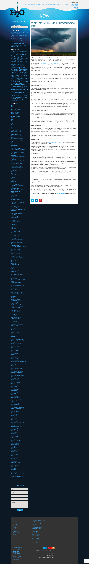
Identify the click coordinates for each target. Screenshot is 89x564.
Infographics (44, 4)
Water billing (13, 363)
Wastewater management (16, 334)
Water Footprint (16, 555)
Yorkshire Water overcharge (17, 476)
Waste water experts (15, 331)
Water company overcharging (17, 371)
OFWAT (12, 234)
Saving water (14, 263)
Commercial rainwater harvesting (18, 160)
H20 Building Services (18, 57)
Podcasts (50, 4)
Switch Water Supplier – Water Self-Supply (40, 530)
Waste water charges (15, 329)
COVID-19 (13, 177)
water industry (14, 401)
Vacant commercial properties (17, 324)
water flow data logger (15, 397)
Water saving (14, 447)
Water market (14, 425)
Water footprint (14, 400)
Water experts (14, 394)
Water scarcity (14, 453)
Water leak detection (15, 411)
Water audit (23, 69)
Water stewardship (15, 457)
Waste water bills (14, 328)
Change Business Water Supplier (17, 156)
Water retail (13, 439)
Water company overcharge (16, 368)
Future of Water (14, 195)
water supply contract (15, 462)
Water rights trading (15, 446)
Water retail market (15, 443)
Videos (14, 528)
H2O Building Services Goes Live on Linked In (18, 203)
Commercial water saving (16, 165)
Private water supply (15, 245)
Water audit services (15, 347)
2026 (12, 123)
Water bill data (14, 357)
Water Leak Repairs (36, 538)
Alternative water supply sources (18, 135)
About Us (54, 4)
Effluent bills (13, 181)
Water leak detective (15, 414)
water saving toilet (15, 450)
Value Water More (14, 325)
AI (11, 127)
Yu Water (13, 478)
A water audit (14, 126)
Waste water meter (15, 332)
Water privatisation (15, 430)
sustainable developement (16, 291)
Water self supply (14, 454)
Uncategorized (14, 316)
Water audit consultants (16, 343)
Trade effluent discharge (16, 311)
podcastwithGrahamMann (16, 242)
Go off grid (13, 196)
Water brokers (14, 365)
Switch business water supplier (21, 61)
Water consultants (15, 378)
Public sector (13, 248)
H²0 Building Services (19, 59)
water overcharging (15, 428)
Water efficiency (16, 81)
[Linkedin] (46, 548)
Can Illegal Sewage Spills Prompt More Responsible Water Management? (19, 39)
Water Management (36, 539)
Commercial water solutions (17, 167)
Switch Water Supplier (36, 528)
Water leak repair (14, 415)
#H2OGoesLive (14, 106)
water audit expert (16, 70)
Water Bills (13, 364)
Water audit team (14, 350)
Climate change (14, 159)
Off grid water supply (15, 232)
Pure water (13, 252)
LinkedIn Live (13, 224)
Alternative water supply (16, 134)
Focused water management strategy (19, 194)
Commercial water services (16, 166)
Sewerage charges (15, 271)
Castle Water (13, 155)
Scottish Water (14, 266)
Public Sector (34, 524)
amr (12, 137)
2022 (12, 117)
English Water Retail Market (17, 189)
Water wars (13, 469)
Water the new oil (14, 465)
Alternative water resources (17, 130)
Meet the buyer (14, 226)
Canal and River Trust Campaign (17, 152)
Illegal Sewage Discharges (16, 213)
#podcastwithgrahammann (16, 109)
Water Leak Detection (36, 537)
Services (15, 521)
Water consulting (14, 379)
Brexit (12, 147)
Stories (12, 275)
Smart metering (14, 273)
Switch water (23, 62)
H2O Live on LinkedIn (15, 206)
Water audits (13, 352)
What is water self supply (16, 471)
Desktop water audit (15, 180)
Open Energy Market (15, 235)
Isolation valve (14, 220)
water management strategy (17, 424)
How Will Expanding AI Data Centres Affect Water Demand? (18, 45)
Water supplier (14, 461)
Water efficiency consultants (17, 392)
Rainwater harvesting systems (17, 256)
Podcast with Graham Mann (17, 241)
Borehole (13, 144)
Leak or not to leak (15, 223)
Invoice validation (14, 217)
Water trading (14, 466)
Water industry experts (16, 404)
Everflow (13, 192)
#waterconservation (15, 112)
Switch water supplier (17, 66)
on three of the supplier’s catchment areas (50, 63)
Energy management (15, 184)
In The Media (13, 214)
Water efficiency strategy (17, 84)
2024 (15, 51)
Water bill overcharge (15, 358)
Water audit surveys (15, 349)
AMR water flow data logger (17, 138)
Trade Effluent (35, 531)
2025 (18, 51)
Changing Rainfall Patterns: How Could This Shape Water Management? (19, 36)
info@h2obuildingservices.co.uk (48, 557)
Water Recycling (35, 542)
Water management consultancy (18, 91)
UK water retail (14, 314)
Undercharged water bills (16, 317)
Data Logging (13, 178)
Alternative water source (16, 131)
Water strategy (14, 458)
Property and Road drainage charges (18, 246)
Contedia (13, 171)
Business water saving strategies (18, 149)
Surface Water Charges (16, 282)
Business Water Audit (15, 148)
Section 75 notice (14, 267)
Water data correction (15, 385)
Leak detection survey (15, 221)
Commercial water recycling (16, 163)
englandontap (14, 187)
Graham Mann (14, 198)
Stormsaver (13, 277)
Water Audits (34, 532)
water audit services (16, 74)
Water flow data (14, 396)
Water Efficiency (16, 552)
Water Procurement (17, 556)
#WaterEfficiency (14, 113)
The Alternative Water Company (17, 304)
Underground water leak (16, 318)
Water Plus (13, 429)
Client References (60, 4)
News (34, 4)
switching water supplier (16, 62)
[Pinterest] (49, 548)
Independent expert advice (16, 216)
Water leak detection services (17, 412)
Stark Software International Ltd (17, 274)
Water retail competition (16, 442)
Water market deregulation (16, 426)
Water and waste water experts (17, 339)
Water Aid (13, 336)
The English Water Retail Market (17, 306)
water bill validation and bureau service (19, 76)
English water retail (15, 188)
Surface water (14, 278)
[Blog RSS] (53, 548)
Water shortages (14, 455)
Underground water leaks (16, 320)
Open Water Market (15, 237)
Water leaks (13, 419)
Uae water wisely (14, 313)
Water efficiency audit (15, 390)
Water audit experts (18, 71)
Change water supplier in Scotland (18, 158)
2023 (12, 51)
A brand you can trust (15, 124)
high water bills (14, 210)
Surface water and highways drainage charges (19, 280)
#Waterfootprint (14, 115)
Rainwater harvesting (15, 253)
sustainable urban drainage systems (54, 142)
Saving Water (34, 526)
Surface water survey (15, 286)
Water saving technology (16, 448)
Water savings (14, 451)
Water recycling (14, 435)
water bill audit (14, 356)
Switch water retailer (21, 64)
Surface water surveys (15, 288)
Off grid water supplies (15, 231)
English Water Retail (36, 521)
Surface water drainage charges (17, 285)
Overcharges (13, 238)
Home (26, 4)
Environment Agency (15, 191)
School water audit (15, 264)
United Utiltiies (14, 321)
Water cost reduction (15, 382)
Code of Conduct (16, 532)
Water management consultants (17, 94)
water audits (23, 72)
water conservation (15, 374)
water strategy (20, 97)
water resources (14, 437)
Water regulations (14, 436)
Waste (12, 327)
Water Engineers (16, 553)
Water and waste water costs (17, 338)
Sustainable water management (17, 293)
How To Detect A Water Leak (18, 547)
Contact (66, 4)
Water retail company (15, 440)
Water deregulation (15, 388)
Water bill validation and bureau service (19, 361)
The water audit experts (18, 68)
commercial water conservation (17, 162)
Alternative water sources (16, 133)
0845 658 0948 (74, 6)
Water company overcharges (17, 370)
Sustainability (14, 289)
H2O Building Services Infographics (18, 205)
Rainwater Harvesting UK (16, 259)
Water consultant (14, 376)
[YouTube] (51, 548)
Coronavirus (13, 176)
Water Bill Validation (36, 534)
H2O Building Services (17, 10)
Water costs (13, 383)
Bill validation (14, 142)
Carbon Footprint (14, 153)
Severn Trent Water (15, 270)
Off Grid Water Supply (36, 523)
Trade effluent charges (15, 310)
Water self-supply (21, 95)
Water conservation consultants (17, 78)
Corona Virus (13, 174)
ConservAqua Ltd (14, 170)
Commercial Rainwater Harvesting (39, 541)
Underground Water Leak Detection (17, 549)
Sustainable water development (17, 292)
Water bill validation (17, 75)
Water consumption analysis (17, 381)
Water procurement (15, 432)
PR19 (12, 244)
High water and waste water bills (18, 209)
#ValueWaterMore (15, 111)
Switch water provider (15, 298)
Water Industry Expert (15, 403)
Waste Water (16, 559)
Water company (14, 367)
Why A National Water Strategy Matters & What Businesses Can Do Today (19, 42)
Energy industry (14, 183)
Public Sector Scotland (15, 249)
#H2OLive (13, 108)
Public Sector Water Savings (17, 250)
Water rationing (14, 433)
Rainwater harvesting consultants (18, 255)
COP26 (12, 173)
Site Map (15, 531)
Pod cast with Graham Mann (17, 239)
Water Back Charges (15, 353)
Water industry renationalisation (17, 407)
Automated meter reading (16, 140)
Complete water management (17, 169)
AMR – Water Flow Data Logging (38, 520)
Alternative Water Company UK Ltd (18, 129)
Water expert (13, 393)
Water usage (13, 468)
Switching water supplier (16, 300)
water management (15, 421)
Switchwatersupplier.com (16, 302)
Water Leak (13, 410)
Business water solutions (16, 151)
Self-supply (13, 268)
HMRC (12, 212)
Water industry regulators (16, 406)
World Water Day (14, 475)
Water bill (13, 354)
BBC (12, 141)
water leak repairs (15, 89)
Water (12, 335)
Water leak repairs (15, 417)
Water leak (18, 86)
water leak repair (22, 88)
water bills (25, 74)
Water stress (13, 460)
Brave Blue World (14, 145)
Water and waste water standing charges (19, 340)
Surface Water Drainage (37, 527)
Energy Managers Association (17, 185)
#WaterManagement (15, 116)
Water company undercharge (17, 372)
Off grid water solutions (16, 230)
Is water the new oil (15, 219)
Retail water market (15, 262)
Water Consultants (36, 535)
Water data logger (14, 386)
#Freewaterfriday (14, 105)
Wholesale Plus (14, 472)
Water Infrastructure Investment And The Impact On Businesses (19, 33)
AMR (20, 51)
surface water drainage (16, 284)
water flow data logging (16, 399)
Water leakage (14, 418)
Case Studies (39, 4)
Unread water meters (15, 322)
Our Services (30, 4)
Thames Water (14, 303)
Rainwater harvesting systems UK (18, 257)
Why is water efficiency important (19, 98)
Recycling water (14, 260)
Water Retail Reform (15, 444)
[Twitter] (44, 548)
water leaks (21, 89)
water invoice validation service (17, 408)
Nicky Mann (13, 228)
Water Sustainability (15, 464)
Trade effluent (14, 309)
